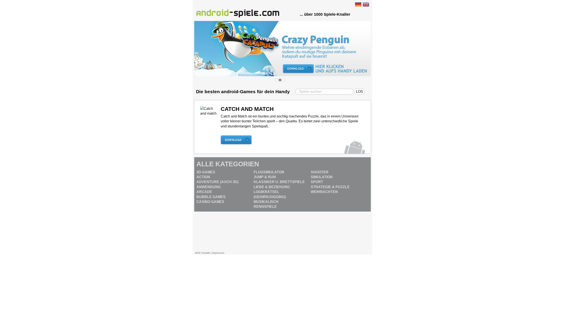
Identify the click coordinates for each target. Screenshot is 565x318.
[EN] (366, 4)
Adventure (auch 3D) (217, 182)
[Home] (238, 13)
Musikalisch (266, 202)
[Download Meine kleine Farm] (282, 23)
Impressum (218, 253)
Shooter (319, 172)
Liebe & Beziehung (272, 187)
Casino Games (210, 202)
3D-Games (205, 172)
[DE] (358, 4)
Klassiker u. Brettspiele (279, 182)
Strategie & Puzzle (330, 187)
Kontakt (206, 253)
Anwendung (208, 187)
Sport (317, 182)
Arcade (204, 192)
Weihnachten (324, 192)
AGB (197, 253)
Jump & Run (265, 177)
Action (203, 177)
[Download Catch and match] (236, 137)
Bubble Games (211, 197)
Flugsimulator (269, 172)
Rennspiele (265, 206)
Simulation (322, 177)
